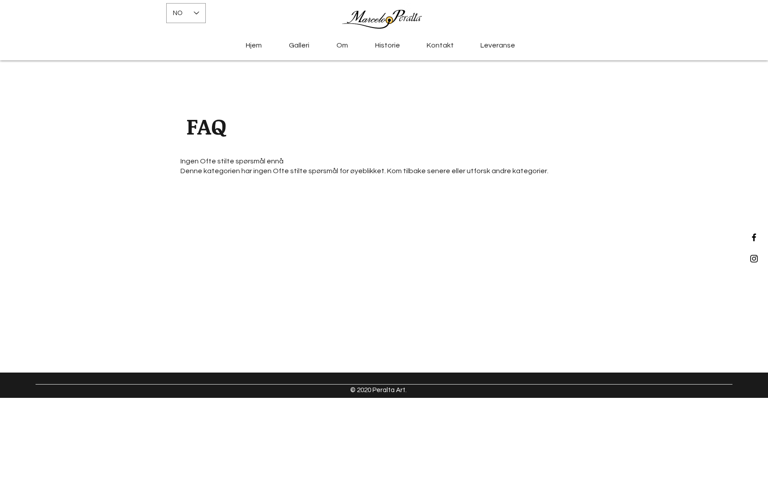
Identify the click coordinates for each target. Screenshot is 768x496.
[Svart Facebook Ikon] (754, 237)
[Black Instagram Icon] (754, 259)
